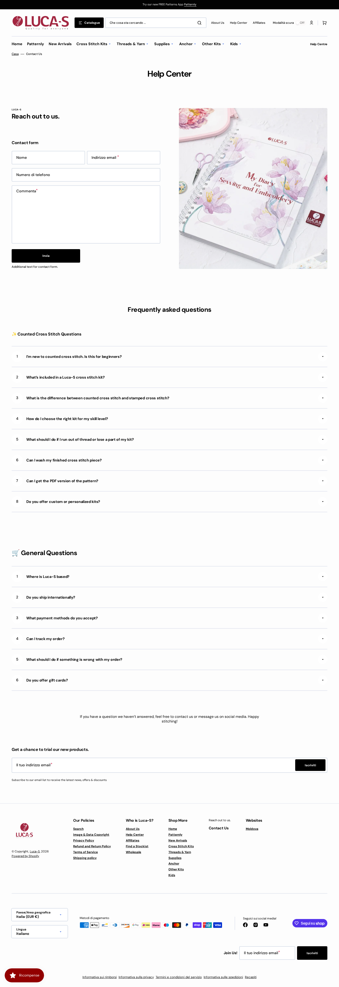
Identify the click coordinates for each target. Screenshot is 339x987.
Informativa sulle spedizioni (223, 977)
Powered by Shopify (25, 856)
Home (172, 829)
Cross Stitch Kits (181, 846)
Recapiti (251, 977)
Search (78, 829)
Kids (171, 875)
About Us (133, 829)
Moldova (252, 829)
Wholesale (133, 852)
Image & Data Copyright (91, 835)
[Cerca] (200, 23)
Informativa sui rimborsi (99, 977)
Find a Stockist (137, 846)
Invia (46, 256)
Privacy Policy (83, 840)
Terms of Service (85, 852)
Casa (15, 54)
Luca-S (35, 851)
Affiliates (132, 840)
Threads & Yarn (179, 852)
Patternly (190, 4)
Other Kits (176, 869)
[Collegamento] (169, 4)
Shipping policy (85, 858)
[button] (324, 23)
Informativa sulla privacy (136, 977)
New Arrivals (177, 840)
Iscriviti (312, 953)
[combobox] (155, 22)
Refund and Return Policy (92, 846)
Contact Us (219, 828)
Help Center (135, 835)
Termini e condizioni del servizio (179, 977)
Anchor (173, 863)
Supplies (174, 858)
